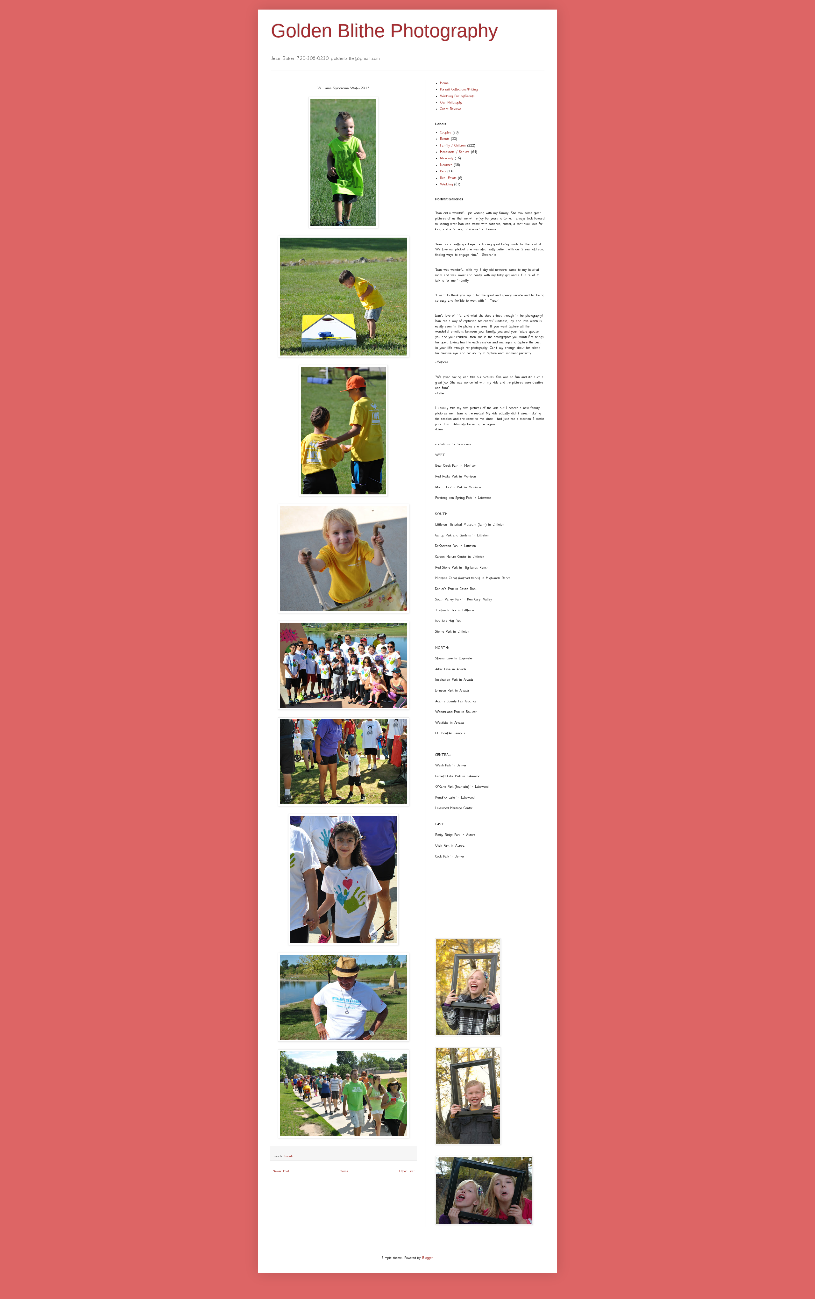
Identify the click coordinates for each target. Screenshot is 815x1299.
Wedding (446, 184)
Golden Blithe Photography (384, 30)
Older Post (407, 1171)
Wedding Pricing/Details (457, 96)
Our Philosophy (451, 102)
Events (289, 1156)
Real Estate (448, 178)
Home (344, 1171)
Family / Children (453, 145)
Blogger (427, 1258)
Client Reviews (451, 109)
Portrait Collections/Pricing (459, 89)
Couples (445, 132)
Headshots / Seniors (455, 152)
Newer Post (281, 1171)
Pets (443, 171)
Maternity (446, 158)
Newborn (446, 165)
